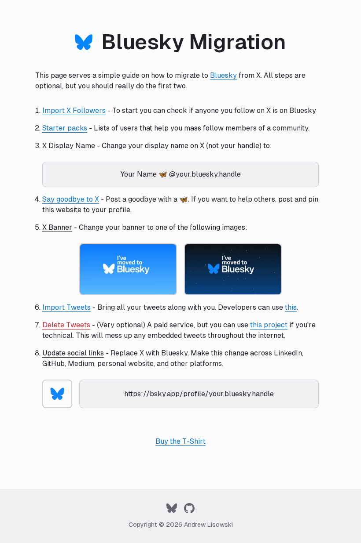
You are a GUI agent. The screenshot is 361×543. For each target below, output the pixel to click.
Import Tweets (66, 307)
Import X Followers (74, 110)
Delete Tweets (66, 325)
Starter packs (64, 128)
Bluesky (223, 75)
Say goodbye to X (70, 199)
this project (268, 325)
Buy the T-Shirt (180, 441)
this (291, 307)
